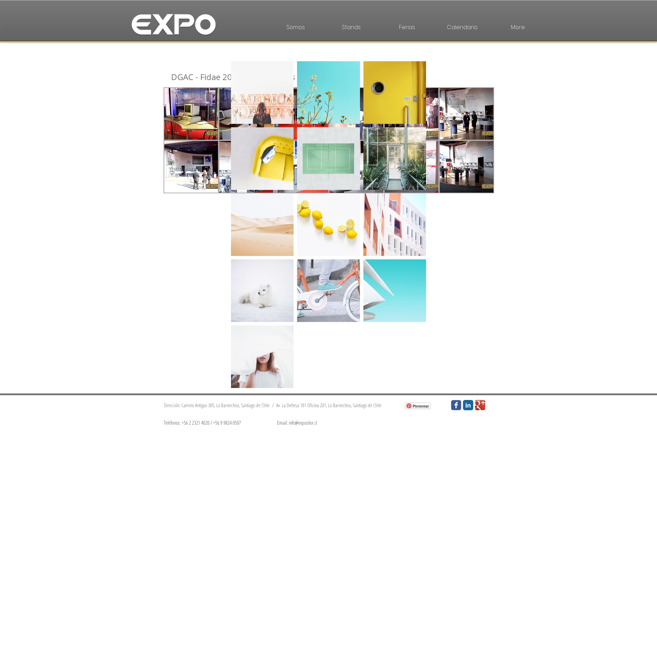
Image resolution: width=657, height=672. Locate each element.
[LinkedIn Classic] (468, 405)
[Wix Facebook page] (456, 405)
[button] (191, 113)
